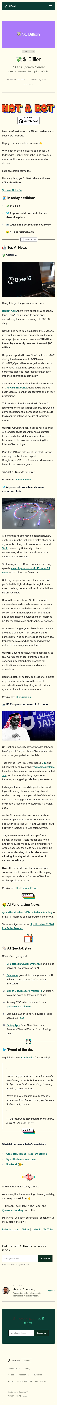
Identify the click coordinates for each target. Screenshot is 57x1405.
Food (21, 1017)
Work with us (40, 1381)
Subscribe (45, 1258)
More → (51, 1290)
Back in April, (9, 310)
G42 (44, 762)
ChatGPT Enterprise (16, 387)
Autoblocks (27, 1057)
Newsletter (37, 1374)
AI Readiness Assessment (18, 1374)
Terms (18, 1396)
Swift (5, 548)
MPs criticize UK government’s (23, 963)
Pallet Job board (11, 1229)
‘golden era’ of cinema (18, 1006)
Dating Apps (13, 1025)
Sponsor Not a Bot (12, 190)
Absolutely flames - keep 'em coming (26, 1153)
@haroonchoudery (12, 1210)
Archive (11, 1381)
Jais (4, 775)
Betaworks (12, 975)
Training (27, 1368)
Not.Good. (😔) (14, 1164)
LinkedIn (36, 1229)
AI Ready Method (24, 1381)
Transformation (14, 1368)
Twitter (26, 1229)
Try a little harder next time (21, 1159)
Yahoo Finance (24, 479)
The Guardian (23, 697)
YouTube (48, 1229)
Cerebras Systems (44, 766)
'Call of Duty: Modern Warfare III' (24, 990)
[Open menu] (50, 6)
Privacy (11, 1396)
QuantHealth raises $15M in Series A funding (27, 912)
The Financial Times (27, 888)
